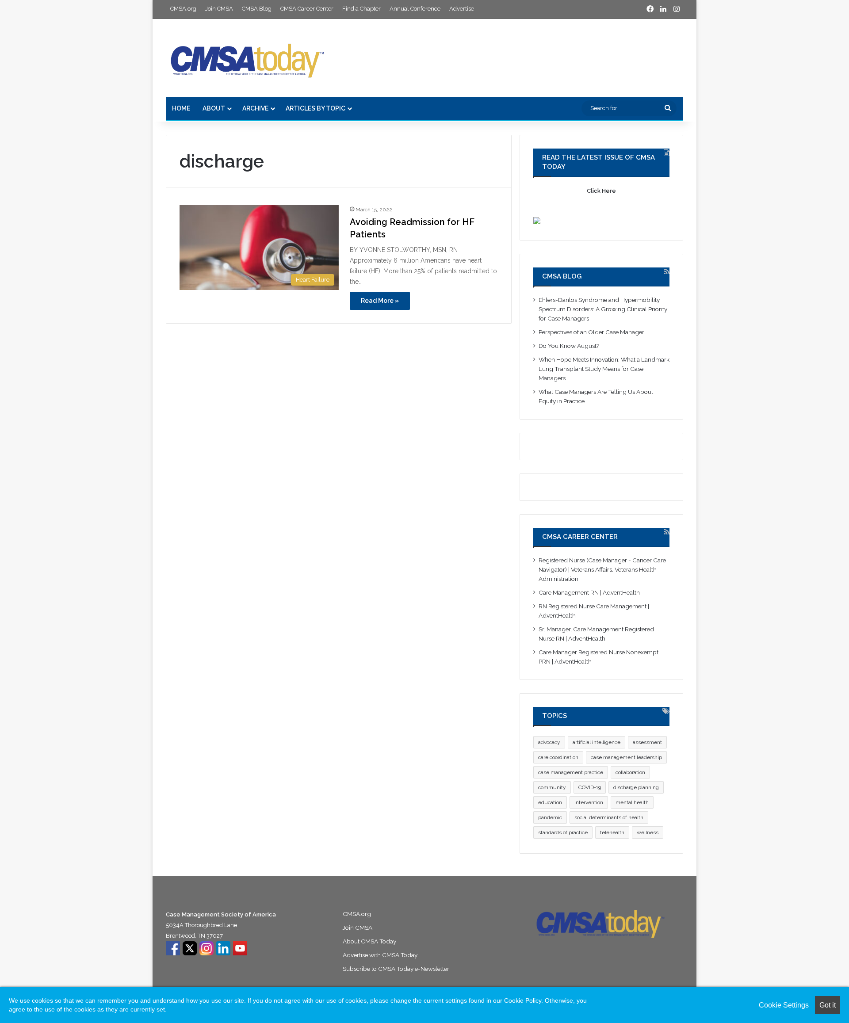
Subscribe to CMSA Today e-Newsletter (396, 968)
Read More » (380, 300)
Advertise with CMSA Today (380, 954)
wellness (647, 832)
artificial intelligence (596, 742)
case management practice (570, 772)
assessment (647, 742)
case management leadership (626, 757)
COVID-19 (589, 787)
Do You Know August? (570, 345)
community (552, 787)
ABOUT (214, 108)
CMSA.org (183, 8)
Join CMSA (219, 8)
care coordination (558, 757)
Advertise (461, 8)
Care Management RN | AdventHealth (589, 592)
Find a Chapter (361, 8)
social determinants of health (608, 817)
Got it (827, 1005)
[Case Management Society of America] (247, 58)
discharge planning (636, 787)
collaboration (630, 772)
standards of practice (563, 832)
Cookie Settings (784, 1005)
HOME (181, 108)
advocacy (549, 742)
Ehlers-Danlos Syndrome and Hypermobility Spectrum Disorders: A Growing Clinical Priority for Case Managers (603, 309)
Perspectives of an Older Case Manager (592, 332)
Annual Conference (415, 8)
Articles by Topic (315, 108)
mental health (632, 802)
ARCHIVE (255, 108)
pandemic (550, 817)
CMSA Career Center (306, 8)
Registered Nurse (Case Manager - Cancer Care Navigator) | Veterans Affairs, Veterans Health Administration (602, 569)
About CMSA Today (369, 941)
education (550, 802)
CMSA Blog (257, 8)
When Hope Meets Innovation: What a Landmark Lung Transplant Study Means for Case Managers (604, 369)
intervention (588, 802)
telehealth (612, 832)
